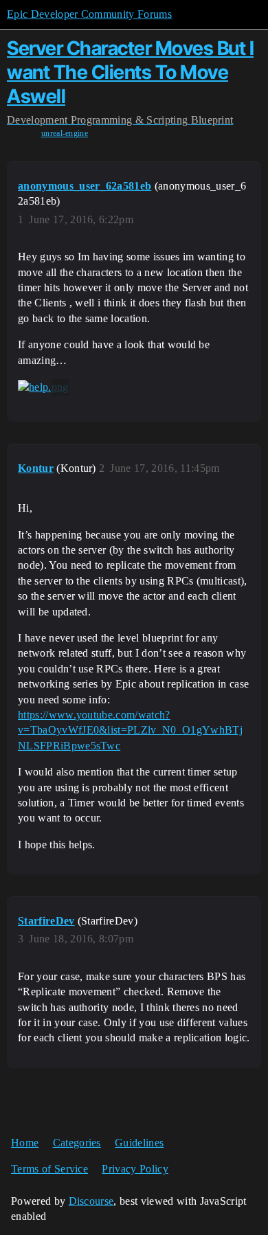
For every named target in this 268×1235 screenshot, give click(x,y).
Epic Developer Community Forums (89, 14)
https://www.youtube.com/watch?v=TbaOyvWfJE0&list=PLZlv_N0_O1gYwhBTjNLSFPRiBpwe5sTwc (130, 730)
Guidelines (139, 1142)
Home (24, 1142)
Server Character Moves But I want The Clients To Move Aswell (130, 72)
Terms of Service (49, 1169)
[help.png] (43, 387)
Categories (77, 1142)
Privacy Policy (135, 1169)
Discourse (91, 1201)
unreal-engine (64, 133)
